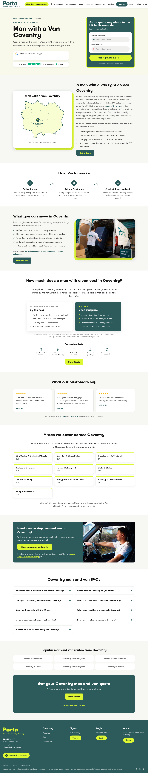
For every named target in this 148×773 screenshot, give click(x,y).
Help (44, 737)
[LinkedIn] (144, 769)
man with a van (113, 106)
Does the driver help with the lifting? (33, 610)
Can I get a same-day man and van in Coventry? (38, 600)
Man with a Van (25, 18)
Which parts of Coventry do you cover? (95, 590)
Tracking (110, 4)
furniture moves (48, 251)
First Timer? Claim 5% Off (36, 4)
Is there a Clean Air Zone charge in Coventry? (37, 629)
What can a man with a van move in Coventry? (99, 600)
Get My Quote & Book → (110, 58)
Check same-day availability (34, 547)
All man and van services (74, 705)
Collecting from (98, 35)
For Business (58, 4)
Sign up (122, 4)
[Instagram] (140, 769)
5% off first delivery (16, 755)
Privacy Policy (25, 765)
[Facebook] (136, 769)
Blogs (81, 4)
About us (89, 4)
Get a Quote (85, 153)
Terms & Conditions (10, 765)
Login (131, 4)
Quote (128, 740)
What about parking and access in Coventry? (98, 610)
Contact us (100, 4)
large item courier (32, 251)
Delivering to (97, 45)
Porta (10, 729)
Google (63, 416)
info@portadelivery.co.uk (12, 747)
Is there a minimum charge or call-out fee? (36, 620)
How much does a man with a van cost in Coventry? (40, 590)
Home (15, 18)
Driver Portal (142, 4)
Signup (75, 738)
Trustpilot (74, 416)
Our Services (71, 4)
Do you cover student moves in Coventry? (96, 620)
